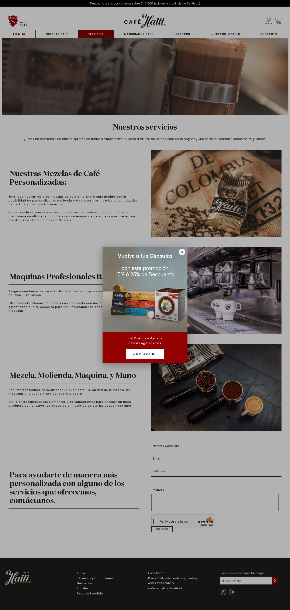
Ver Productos (145, 354)
